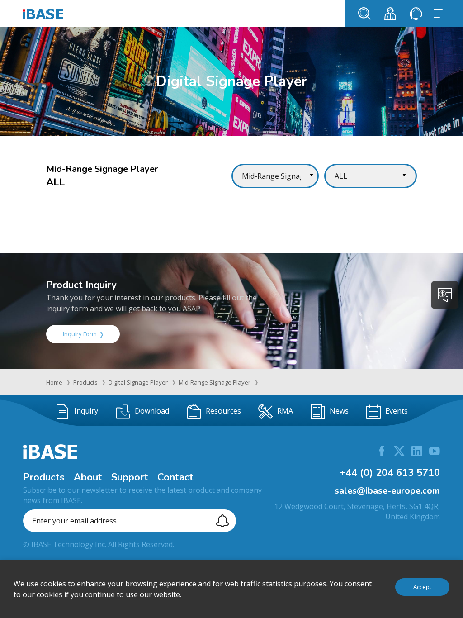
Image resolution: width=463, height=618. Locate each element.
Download (152, 411)
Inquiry (86, 411)
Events (396, 411)
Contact (175, 477)
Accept (422, 587)
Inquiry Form (80, 334)
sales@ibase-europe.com (387, 491)
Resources (223, 411)
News (339, 411)
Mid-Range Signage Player (214, 382)
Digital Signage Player (138, 382)
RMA (285, 411)
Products (85, 382)
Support (129, 477)
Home (54, 382)
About (88, 477)
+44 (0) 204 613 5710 (390, 473)
